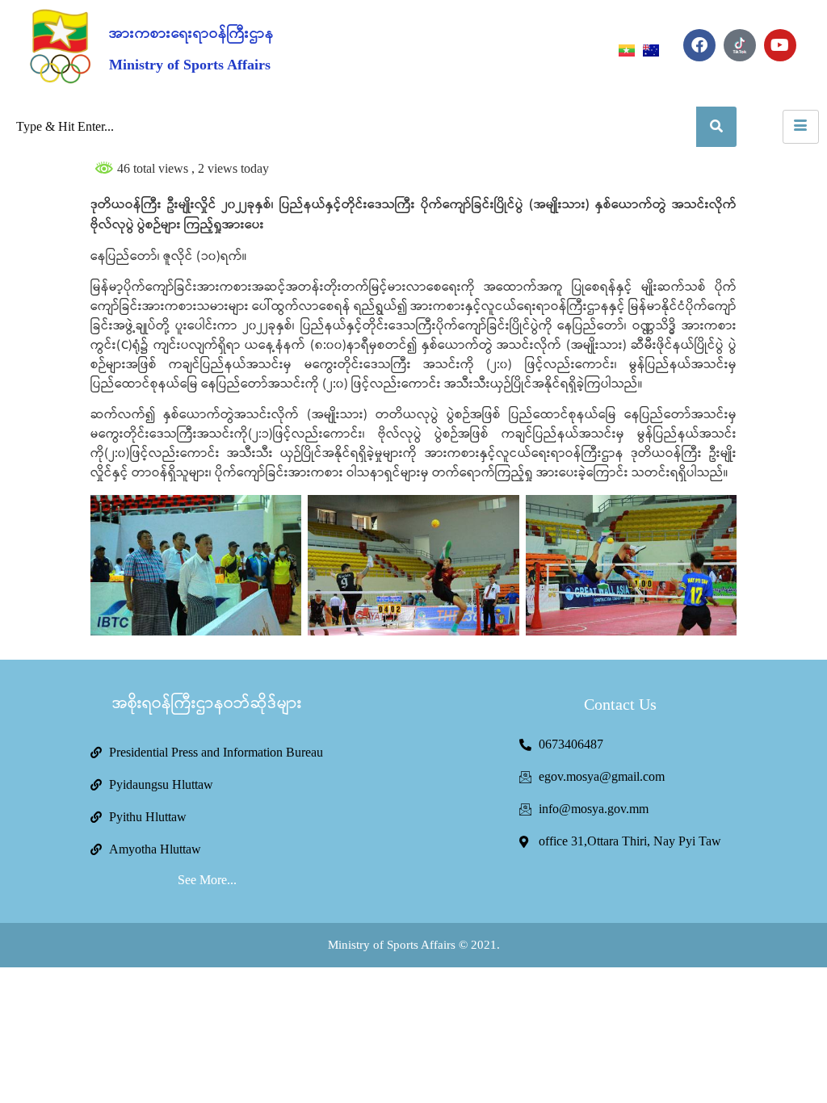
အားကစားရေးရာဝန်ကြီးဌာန (191, 34)
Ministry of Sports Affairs (190, 65)
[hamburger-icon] (801, 127)
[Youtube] (780, 45)
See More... (207, 880)
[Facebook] (699, 45)
